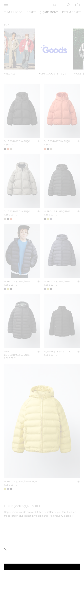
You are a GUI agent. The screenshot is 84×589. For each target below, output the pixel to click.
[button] (42, 567)
